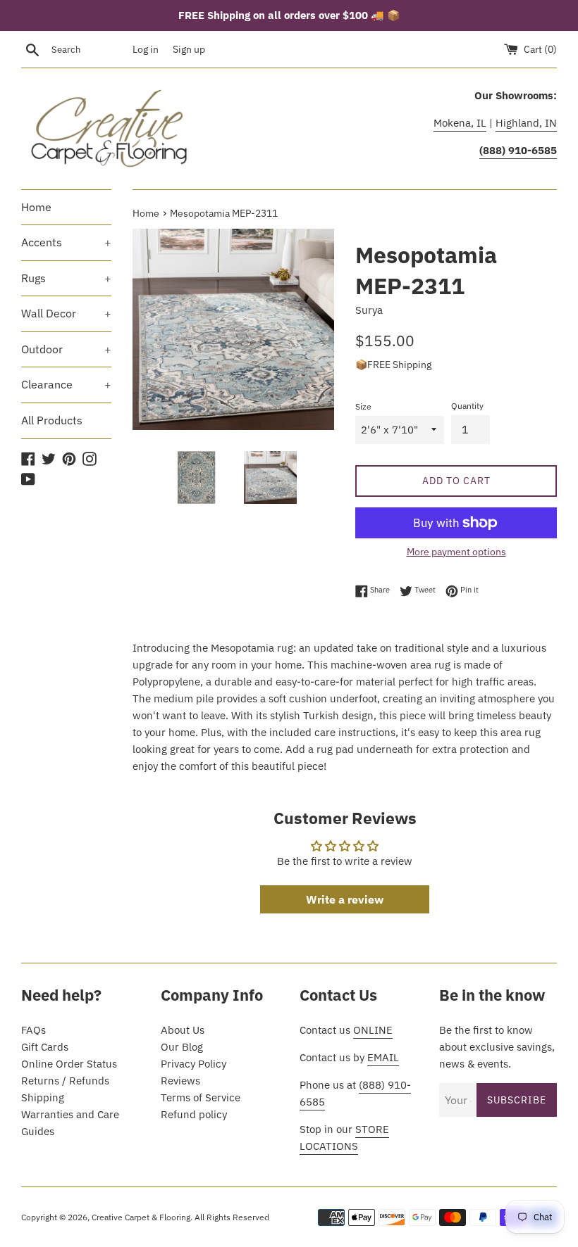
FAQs (33, 1030)
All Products (51, 420)
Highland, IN (526, 122)
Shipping (42, 1097)
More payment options (456, 551)
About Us (182, 1030)
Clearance (66, 384)
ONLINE (373, 1030)
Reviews (180, 1080)
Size (363, 406)
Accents (66, 242)
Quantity (467, 405)
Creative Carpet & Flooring (141, 1217)
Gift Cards (44, 1046)
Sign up (189, 49)
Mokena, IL (460, 122)
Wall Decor (66, 313)
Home (36, 207)
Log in (146, 49)
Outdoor (66, 349)
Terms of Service (200, 1097)
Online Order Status (69, 1063)
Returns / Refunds (65, 1080)
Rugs (66, 278)
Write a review (344, 899)
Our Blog (182, 1046)
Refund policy (194, 1114)
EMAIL (383, 1057)
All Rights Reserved (232, 1217)
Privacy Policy (193, 1063)
